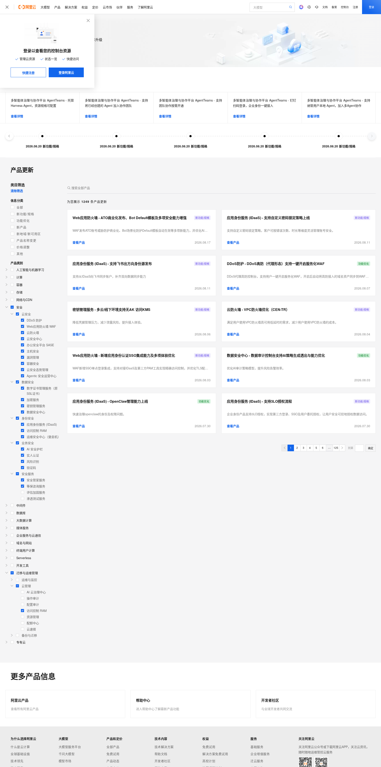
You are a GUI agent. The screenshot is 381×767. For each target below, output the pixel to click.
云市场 (107, 7)
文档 (325, 7)
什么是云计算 (20, 746)
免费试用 (112, 754)
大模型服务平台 (70, 746)
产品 (57, 7)
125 (336, 447)
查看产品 (79, 242)
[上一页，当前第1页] (285, 448)
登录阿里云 (66, 72)
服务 (130, 7)
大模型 (45, 7)
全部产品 (112, 746)
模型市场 (65, 761)
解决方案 (71, 7)
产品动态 (112, 761)
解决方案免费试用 (215, 754)
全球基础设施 (20, 754)
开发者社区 (163, 761)
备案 (334, 7)
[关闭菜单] (7, 7)
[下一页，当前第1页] (342, 448)
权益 (85, 7)
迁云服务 (256, 761)
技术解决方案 (164, 746)
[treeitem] (35, 269)
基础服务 (256, 746)
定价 (95, 7)
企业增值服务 (260, 754)
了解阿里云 (145, 7)
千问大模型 (67, 754)
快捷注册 (28, 72)
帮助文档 (161, 754)
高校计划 (208, 761)
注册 (355, 7)
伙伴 (119, 7)
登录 (371, 7)
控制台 (345, 7)
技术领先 (17, 761)
